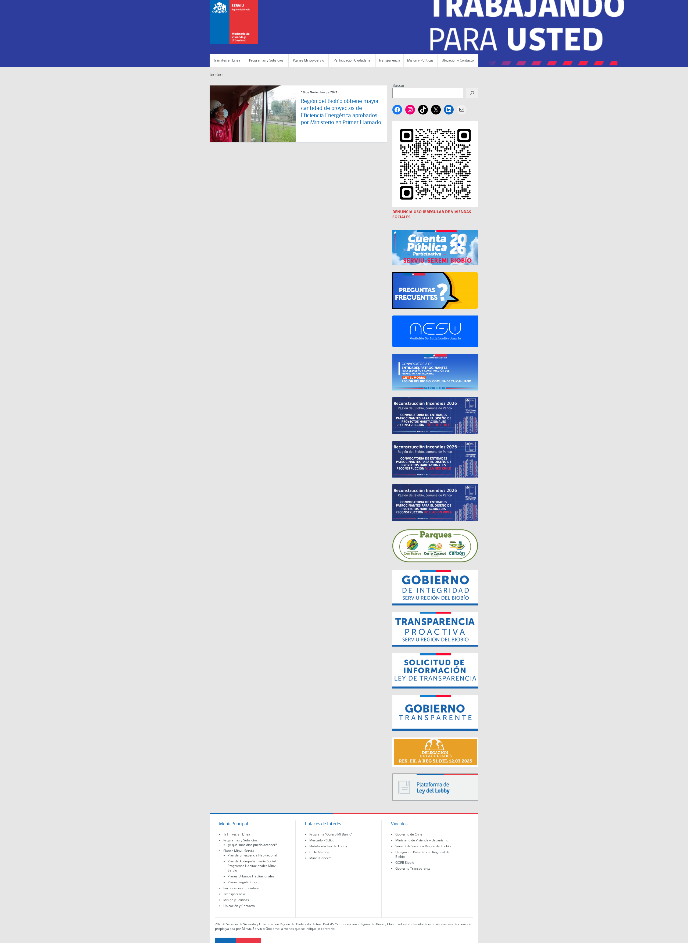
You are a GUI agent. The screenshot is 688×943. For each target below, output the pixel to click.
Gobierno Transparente (413, 868)
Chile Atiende (319, 852)
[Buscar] (472, 93)
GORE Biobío (404, 862)
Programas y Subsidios (266, 61)
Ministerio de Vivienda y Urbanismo (421, 840)
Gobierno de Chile (408, 834)
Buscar (398, 85)
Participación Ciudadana (352, 61)
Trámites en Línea (226, 61)
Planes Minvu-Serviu (308, 61)
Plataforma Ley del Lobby (328, 846)
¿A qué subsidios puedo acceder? (252, 844)
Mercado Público (321, 840)
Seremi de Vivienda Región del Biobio (423, 846)
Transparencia (389, 61)
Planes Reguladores (242, 882)
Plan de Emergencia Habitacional (252, 855)
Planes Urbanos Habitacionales (251, 876)
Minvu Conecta (320, 858)
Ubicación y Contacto (458, 61)
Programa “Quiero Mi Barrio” (330, 834)
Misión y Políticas (420, 61)
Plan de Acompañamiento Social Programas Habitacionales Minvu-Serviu (253, 866)
